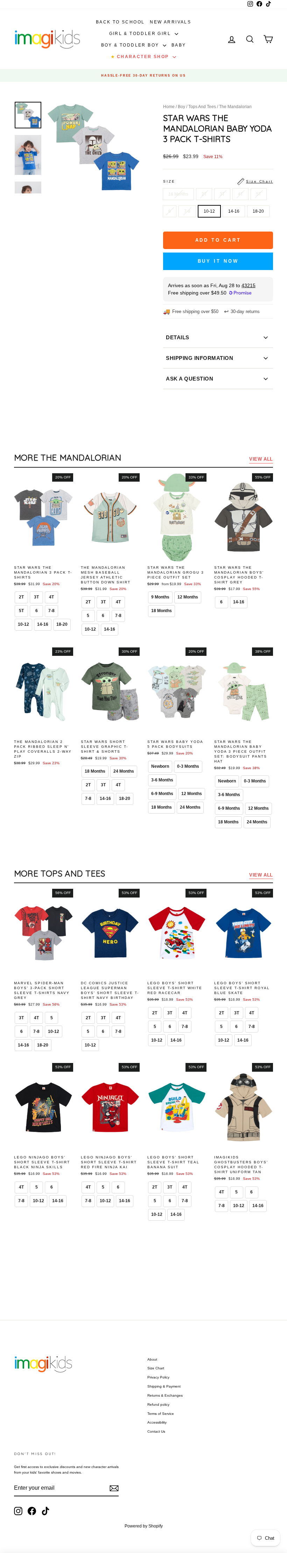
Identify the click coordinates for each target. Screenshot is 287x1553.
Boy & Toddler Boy (131, 45)
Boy (181, 106)
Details (177, 337)
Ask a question (189, 379)
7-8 (187, 211)
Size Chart (155, 1368)
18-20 (258, 211)
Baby (179, 45)
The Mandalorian (235, 106)
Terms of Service (160, 1414)
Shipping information (199, 358)
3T (222, 194)
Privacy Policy (158, 1377)
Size (218, 181)
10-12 (209, 211)
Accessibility (157, 1422)
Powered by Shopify (144, 1526)
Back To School (120, 22)
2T (204, 194)
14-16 (233, 211)
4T (240, 194)
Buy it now (218, 261)
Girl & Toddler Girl (141, 33)
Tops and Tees (202, 106)
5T (258, 194)
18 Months (178, 194)
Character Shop (140, 56)
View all (261, 459)
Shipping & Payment (164, 1386)
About (152, 1359)
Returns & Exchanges (165, 1395)
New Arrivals (170, 22)
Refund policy (158, 1404)
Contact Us (156, 1431)
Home (169, 106)
